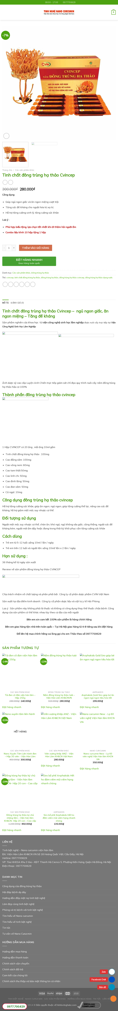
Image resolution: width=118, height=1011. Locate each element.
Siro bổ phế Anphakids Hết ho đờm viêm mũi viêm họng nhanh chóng (59, 818)
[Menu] (4, 12)
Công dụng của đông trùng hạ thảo (22, 886)
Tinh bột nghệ (16, 999)
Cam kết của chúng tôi (15, 975)
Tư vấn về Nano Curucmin (17, 933)
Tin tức (6, 927)
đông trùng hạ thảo (49, 277)
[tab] (5, 303)
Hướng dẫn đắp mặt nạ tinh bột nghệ (23, 898)
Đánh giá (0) (17, 302)
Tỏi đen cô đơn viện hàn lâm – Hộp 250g (20, 696)
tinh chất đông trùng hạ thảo (27, 277)
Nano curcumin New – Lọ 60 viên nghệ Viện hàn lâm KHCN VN (98, 756)
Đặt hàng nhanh (11, 707)
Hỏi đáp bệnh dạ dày (14, 892)
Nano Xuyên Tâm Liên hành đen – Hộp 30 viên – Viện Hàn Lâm (20, 755)
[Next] (109, 83)
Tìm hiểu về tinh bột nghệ (17, 921)
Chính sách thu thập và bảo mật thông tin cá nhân (31, 981)
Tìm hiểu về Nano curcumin (17, 915)
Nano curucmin (34, 999)
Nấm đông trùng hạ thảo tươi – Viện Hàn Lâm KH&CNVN (59, 696)
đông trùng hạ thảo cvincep (71, 277)
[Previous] (8, 83)
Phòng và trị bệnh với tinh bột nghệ (22, 909)
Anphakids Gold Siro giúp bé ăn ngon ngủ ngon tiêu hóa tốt (98, 696)
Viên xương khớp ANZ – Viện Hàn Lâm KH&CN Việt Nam (59, 755)
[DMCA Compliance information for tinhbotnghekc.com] (89, 1005)
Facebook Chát (99, 979)
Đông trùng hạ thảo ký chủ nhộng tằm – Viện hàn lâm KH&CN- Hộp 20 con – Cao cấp (20, 818)
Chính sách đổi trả (12, 969)
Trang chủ (7, 170)
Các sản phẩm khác (24, 170)
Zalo (104, 972)
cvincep (10, 277)
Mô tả (5, 302)
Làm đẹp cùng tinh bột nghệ (18, 904)
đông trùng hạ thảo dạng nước (99, 277)
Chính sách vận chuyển (15, 963)
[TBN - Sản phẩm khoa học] (59, 12)
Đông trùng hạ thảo (40, 273)
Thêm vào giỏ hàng (35, 247)
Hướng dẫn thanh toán (15, 957)
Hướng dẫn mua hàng (14, 951)
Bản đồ (102, 987)
